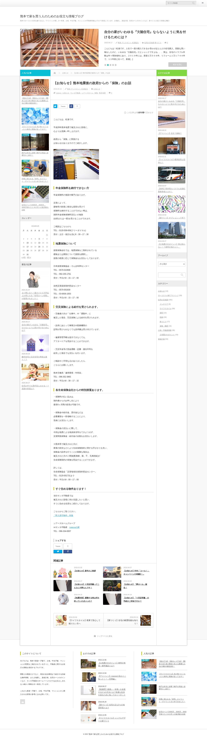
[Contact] (202, 3)
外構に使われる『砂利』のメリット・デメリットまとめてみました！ (35, 180)
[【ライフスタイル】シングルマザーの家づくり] (88, 719)
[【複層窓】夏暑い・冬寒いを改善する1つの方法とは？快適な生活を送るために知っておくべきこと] (88, 690)
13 (39, 243)
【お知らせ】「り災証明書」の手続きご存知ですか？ (136, 599)
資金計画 (161, 339)
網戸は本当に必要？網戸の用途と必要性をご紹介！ (35, 154)
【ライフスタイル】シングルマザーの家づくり (111, 719)
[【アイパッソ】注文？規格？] (171, 119)
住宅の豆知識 (149, 43)
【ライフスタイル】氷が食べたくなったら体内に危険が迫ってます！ (35, 128)
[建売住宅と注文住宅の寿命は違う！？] (35, 343)
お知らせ (96, 89)
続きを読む (177, 64)
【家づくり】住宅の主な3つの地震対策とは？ (111, 706)
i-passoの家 (74, 527)
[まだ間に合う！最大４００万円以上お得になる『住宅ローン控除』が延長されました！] (35, 279)
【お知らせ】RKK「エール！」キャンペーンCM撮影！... (136, 572)
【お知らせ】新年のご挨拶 (85, 571)
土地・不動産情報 (164, 330)
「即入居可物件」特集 (63, 515)
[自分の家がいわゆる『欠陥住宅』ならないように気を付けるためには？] (59, 48)
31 (27, 254)
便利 (161, 313)
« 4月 (24, 257)
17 (27, 247)
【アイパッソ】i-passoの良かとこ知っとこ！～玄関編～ (112, 677)
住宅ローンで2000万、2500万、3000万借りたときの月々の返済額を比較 (35, 207)
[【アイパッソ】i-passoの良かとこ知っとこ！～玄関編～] (88, 677)
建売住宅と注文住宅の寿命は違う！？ (34, 358)
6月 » (29, 257)
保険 (96, 93)
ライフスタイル (165, 308)
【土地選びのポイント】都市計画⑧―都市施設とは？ (111, 664)
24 (27, 250)
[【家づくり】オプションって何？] (171, 204)
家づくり (158, 43)
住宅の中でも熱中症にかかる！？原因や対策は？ (35, 387)
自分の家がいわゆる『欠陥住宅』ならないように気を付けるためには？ (145, 34)
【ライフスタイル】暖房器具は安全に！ (171, 161)
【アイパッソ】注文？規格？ (170, 133)
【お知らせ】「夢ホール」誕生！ (135, 586)
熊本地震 (102, 93)
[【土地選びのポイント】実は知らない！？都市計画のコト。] (171, 230)
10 (27, 243)
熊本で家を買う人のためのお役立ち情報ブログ (52, 16)
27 (39, 250)
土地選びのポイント (167, 335)
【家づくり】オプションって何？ (171, 218)
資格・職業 (164, 326)
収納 (161, 317)
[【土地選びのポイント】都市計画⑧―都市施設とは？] (88, 664)
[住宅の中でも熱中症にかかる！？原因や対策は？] (35, 372)
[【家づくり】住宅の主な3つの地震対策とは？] (88, 705)
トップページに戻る (104, 636)
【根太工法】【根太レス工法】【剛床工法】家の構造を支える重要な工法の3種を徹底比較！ (35, 100)
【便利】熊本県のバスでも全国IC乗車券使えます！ (171, 190)
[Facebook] (71, 106)
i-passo (58, 93)
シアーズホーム (87, 93)
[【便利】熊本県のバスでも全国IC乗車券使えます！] (171, 175)
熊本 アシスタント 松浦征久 (128, 43)
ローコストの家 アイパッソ (168, 295)
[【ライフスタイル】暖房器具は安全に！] (171, 145)
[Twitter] (55, 106)
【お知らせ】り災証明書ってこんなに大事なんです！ (86, 586)
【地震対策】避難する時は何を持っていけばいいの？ (86, 599)
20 (39, 247)
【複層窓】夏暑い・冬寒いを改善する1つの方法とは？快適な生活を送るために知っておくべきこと (111, 692)
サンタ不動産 (75, 93)
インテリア (164, 304)
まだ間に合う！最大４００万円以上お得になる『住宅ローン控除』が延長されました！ (35, 296)
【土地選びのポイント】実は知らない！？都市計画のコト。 (171, 245)
